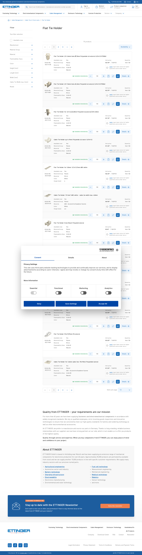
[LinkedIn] (10, 545)
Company (91, 535)
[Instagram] (26, 545)
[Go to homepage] (11, 7)
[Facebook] (15, 545)
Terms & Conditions (105, 545)
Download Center (103, 535)
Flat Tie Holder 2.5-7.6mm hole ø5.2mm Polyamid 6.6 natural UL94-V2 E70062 (79, 84)
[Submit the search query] (27, 7)
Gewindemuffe (129, 527)
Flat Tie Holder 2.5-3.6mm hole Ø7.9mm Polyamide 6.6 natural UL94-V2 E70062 (80, 56)
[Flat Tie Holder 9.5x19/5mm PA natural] (48, 334)
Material (12, 54)
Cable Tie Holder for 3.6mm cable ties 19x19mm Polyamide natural (76, 362)
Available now (18, 40)
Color (12, 63)
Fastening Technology (56, 527)
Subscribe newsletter (115, 506)
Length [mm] (14, 73)
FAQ (113, 535)
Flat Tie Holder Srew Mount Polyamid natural (69, 223)
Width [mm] (14, 77)
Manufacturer (14, 45)
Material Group (15, 50)
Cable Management (97, 527)
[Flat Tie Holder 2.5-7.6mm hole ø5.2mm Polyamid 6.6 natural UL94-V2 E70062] (48, 84)
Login (110, 67)
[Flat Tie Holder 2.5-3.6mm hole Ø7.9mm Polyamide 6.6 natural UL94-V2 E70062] (48, 57)
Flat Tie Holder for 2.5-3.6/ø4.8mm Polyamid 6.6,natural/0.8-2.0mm (76, 112)
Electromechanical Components (76, 527)
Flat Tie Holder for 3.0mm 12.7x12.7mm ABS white (70, 167)
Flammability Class (16, 59)
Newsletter (130, 535)
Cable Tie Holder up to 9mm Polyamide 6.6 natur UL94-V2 (73, 139)
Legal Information (74, 545)
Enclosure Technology (114, 527)
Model (12, 87)
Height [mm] (14, 68)
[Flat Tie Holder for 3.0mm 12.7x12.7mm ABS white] (48, 168)
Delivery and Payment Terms (124, 545)
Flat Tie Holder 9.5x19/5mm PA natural (67, 334)
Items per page (112, 390)
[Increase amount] (104, 76)
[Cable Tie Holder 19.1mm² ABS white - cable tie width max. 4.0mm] (48, 196)
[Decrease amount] (91, 76)
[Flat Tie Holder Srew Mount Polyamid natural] (48, 223)
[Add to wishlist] (108, 76)
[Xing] (20, 545)
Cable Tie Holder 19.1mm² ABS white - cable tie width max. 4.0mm (76, 195)
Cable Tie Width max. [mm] (19, 82)
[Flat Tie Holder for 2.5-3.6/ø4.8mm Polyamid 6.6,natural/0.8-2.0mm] (48, 112)
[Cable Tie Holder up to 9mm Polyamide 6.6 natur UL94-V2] (48, 140)
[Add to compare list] (113, 76)
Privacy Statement (89, 545)
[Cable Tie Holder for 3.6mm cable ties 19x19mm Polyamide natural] (48, 362)
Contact (121, 535)
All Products (130, 531)
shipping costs (23, 553)
